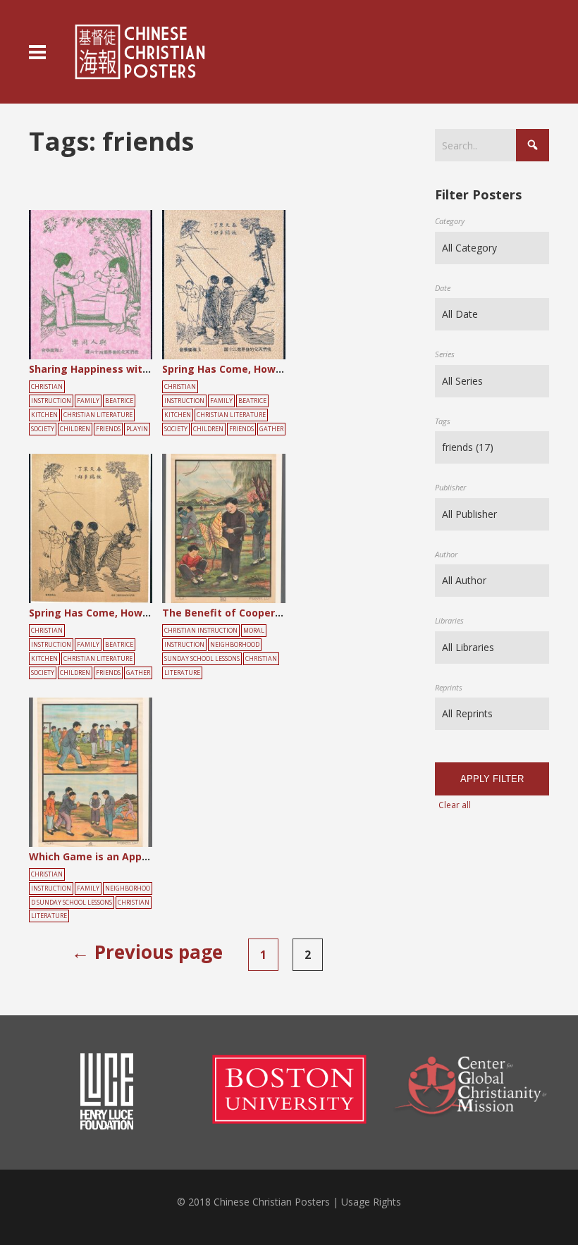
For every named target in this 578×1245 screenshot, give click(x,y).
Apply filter (492, 779)
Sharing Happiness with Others (108, 369)
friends (108, 429)
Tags (442, 421)
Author (446, 554)
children (75, 429)
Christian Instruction (201, 630)
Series (445, 354)
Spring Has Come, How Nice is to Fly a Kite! (270, 369)
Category (450, 221)
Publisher (450, 487)
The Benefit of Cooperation (232, 612)
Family (88, 401)
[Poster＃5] (106, 286)
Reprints (448, 687)
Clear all (454, 805)
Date (442, 288)
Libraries (449, 620)
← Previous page (147, 952)
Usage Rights (371, 1201)
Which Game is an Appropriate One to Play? (139, 856)
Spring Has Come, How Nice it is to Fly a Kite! (142, 612)
